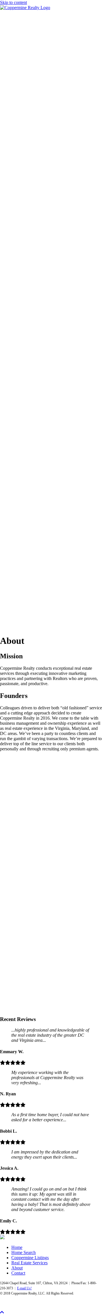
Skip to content (13, 2)
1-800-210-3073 (14, 444)
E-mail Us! (24, 1288)
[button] (10, 874)
